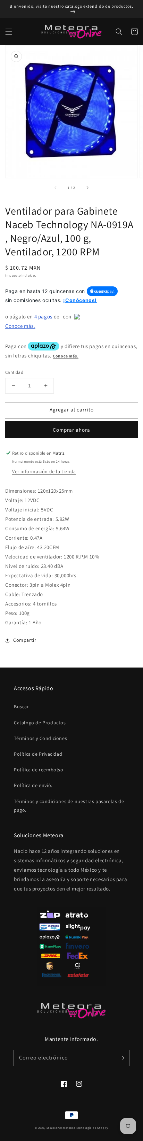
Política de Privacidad (38, 754)
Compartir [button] (24, 640)
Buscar (21, 706)
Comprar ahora (71, 429)
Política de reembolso (39, 769)
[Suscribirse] (121, 1057)
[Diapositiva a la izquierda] (56, 187)
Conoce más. (20, 326)
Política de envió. (33, 785)
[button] (8, 31)
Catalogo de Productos (40, 722)
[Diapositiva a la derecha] (87, 187)
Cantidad (14, 372)
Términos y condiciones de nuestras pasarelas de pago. (69, 805)
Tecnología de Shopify (92, 1128)
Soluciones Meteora (61, 1128)
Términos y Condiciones (40, 738)
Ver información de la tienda (44, 471)
